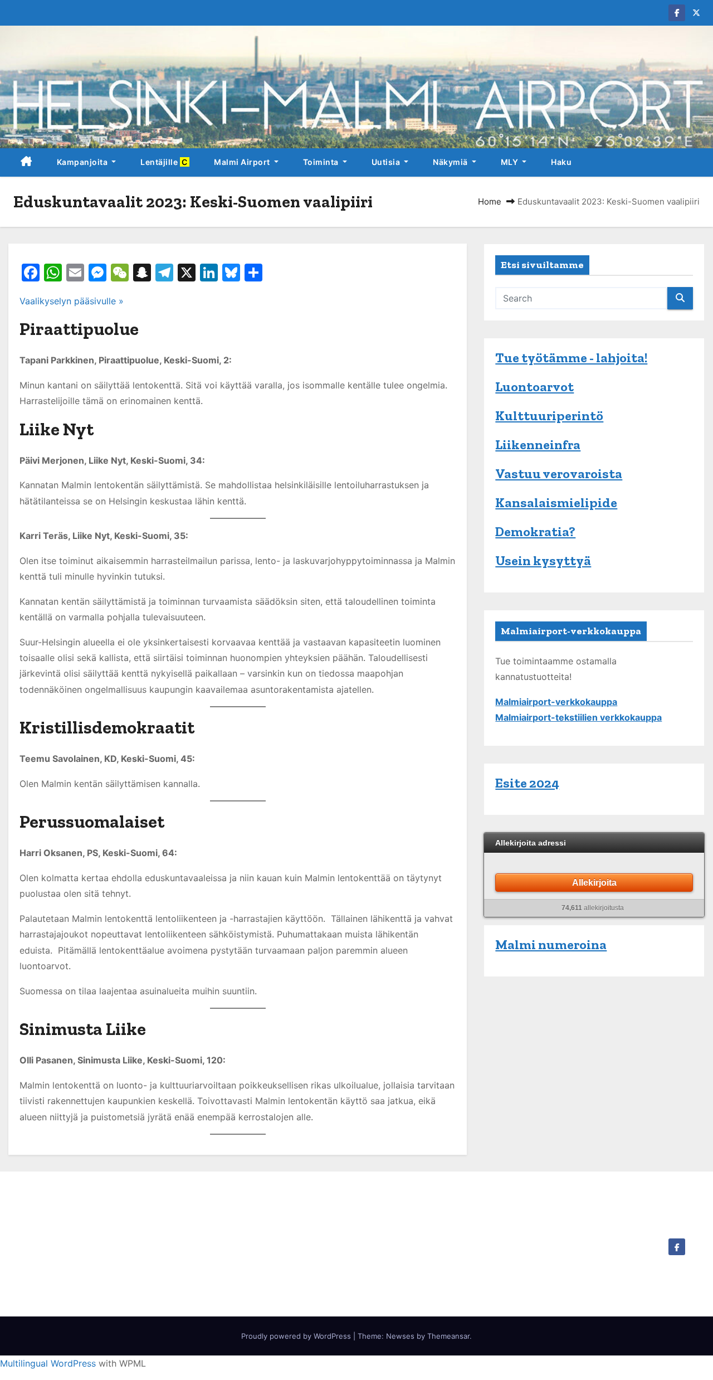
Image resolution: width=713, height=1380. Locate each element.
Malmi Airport (243, 162)
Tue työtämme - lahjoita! (571, 357)
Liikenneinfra (537, 444)
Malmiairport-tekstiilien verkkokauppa (578, 717)
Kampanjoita (83, 162)
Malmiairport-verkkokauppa (556, 701)
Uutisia (387, 162)
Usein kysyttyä (543, 560)
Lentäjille (164, 162)
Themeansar (448, 1336)
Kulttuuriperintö (549, 415)
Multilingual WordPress (48, 1363)
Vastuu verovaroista (558, 473)
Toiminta (322, 162)
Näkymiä (451, 162)
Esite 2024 (527, 783)
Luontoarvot (534, 386)
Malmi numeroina (551, 944)
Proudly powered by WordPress (297, 1336)
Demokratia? (535, 531)
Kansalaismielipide (556, 502)
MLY (510, 162)
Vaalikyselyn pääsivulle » (71, 301)
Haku (561, 162)
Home (489, 201)
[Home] (26, 162)
